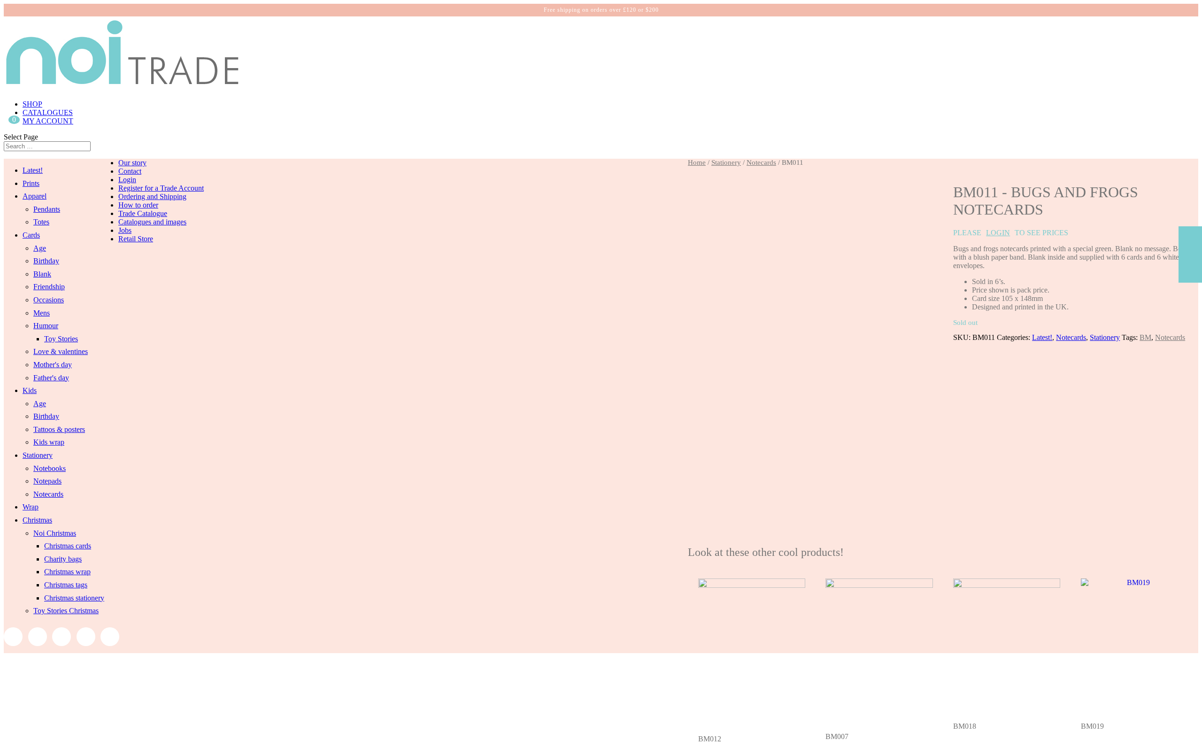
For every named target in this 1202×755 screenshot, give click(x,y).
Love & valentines (60, 351)
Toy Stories (61, 339)
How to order (138, 205)
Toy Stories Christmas (66, 611)
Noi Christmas (54, 533)
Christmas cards (67, 546)
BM (1145, 337)
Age (39, 248)
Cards (31, 235)
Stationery (726, 162)
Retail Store (135, 239)
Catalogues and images (152, 222)
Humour (45, 326)
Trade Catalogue (142, 213)
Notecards (761, 162)
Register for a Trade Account (161, 188)
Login (127, 180)
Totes (41, 222)
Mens (41, 313)
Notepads (47, 481)
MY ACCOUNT (48, 121)
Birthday (46, 261)
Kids (30, 390)
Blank (42, 274)
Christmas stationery (74, 598)
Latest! (1042, 337)
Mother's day (52, 365)
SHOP (32, 104)
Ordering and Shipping (152, 196)
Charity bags (63, 559)
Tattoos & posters (59, 429)
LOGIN (998, 233)
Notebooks (49, 468)
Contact (129, 171)
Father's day (51, 378)
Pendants (46, 209)
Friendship (49, 287)
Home (697, 162)
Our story (132, 163)
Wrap (31, 507)
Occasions (48, 300)
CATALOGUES (48, 112)
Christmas (37, 520)
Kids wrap (48, 442)
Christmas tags (65, 585)
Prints (31, 183)
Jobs (124, 230)
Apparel (34, 196)
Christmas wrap (67, 572)
